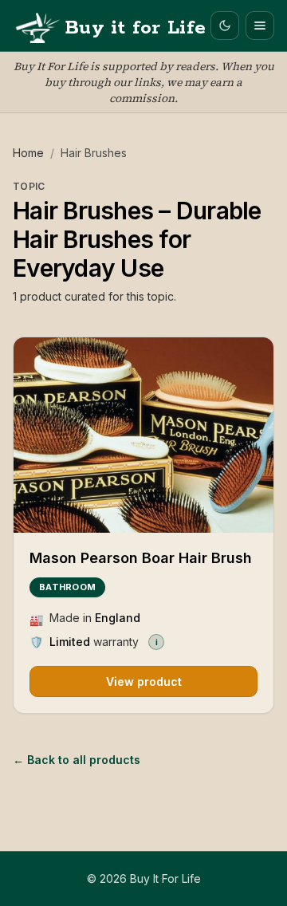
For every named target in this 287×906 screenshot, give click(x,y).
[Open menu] (260, 25)
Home (28, 153)
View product (144, 681)
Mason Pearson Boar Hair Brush (140, 558)
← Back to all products (76, 759)
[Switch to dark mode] (224, 25)
